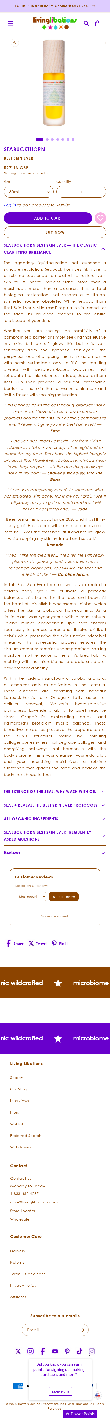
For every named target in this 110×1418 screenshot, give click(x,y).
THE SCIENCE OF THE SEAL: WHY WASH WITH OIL (50, 791)
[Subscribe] (82, 1330)
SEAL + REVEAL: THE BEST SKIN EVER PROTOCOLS (51, 805)
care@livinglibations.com (34, 1202)
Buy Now (55, 232)
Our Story (18, 1089)
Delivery (17, 1250)
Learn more (60, 1391)
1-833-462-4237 (24, 1193)
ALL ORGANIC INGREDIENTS (31, 818)
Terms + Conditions (27, 1274)
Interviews (19, 1100)
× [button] (89, 1355)
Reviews (12, 852)
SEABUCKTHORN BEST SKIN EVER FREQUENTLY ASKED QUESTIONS (47, 836)
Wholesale (19, 1219)
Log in (10, 205)
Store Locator (22, 1210)
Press (14, 1112)
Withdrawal (21, 1147)
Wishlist (16, 1124)
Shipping (10, 173)
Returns (17, 1262)
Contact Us (20, 1178)
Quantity (63, 182)
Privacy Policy (23, 1285)
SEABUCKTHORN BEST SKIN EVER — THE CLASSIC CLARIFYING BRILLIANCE (50, 249)
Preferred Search (26, 1135)
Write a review (63, 897)
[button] (10, 23)
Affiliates (18, 1297)
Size (7, 182)
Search (17, 1077)
